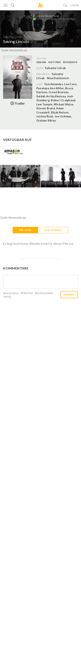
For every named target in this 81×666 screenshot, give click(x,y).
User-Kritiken (53, 230)
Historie (54, 62)
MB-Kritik (25, 230)
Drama (41, 62)
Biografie (70, 62)
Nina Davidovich (58, 78)
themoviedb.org (18, 50)
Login (75, 5)
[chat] (65, 5)
